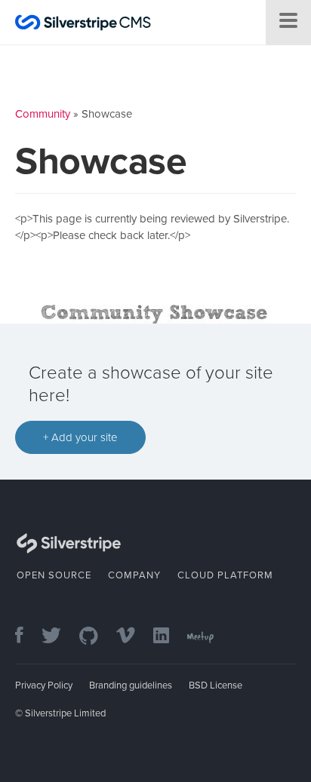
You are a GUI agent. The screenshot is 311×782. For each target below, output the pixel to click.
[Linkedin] (168, 637)
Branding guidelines (130, 685)
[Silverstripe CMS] (83, 24)
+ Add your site (80, 437)
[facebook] (26, 637)
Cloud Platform (225, 575)
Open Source (54, 575)
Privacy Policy (43, 685)
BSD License (215, 685)
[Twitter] (59, 637)
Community (42, 114)
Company (134, 575)
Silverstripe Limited (65, 713)
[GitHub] (96, 637)
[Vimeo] (133, 637)
